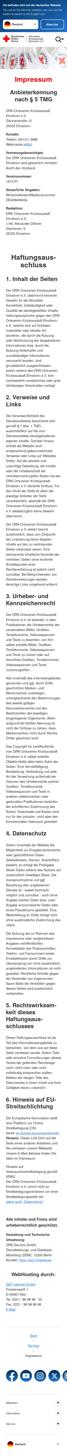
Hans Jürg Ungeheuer (35, 1259)
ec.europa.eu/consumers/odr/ (38, 1132)
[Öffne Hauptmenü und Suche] (59, 39)
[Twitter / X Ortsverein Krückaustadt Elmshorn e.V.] (54, 1376)
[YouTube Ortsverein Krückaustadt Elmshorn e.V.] (26, 1376)
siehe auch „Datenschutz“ (25, 1201)
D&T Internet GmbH (21, 1284)
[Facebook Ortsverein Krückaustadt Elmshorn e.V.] (12, 1376)
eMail (28, 144)
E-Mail (10, 1309)
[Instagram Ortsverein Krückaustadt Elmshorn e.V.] (40, 1376)
